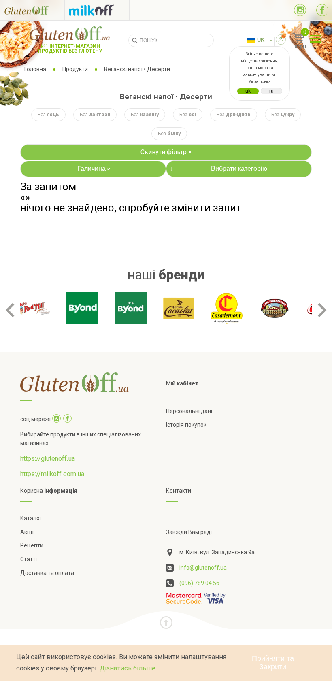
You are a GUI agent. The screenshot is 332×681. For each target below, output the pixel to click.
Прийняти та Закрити (273, 662)
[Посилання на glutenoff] (32, 10)
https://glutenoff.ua (47, 458)
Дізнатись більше (128, 668)
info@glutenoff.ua (203, 567)
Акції (27, 532)
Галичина (94, 168)
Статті (28, 559)
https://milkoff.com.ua (52, 474)
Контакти (178, 490)
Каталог (31, 518)
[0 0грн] (289, 41)
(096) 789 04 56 (199, 583)
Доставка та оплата (47, 573)
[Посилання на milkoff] (97, 10)
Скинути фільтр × (166, 152)
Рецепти (31, 545)
